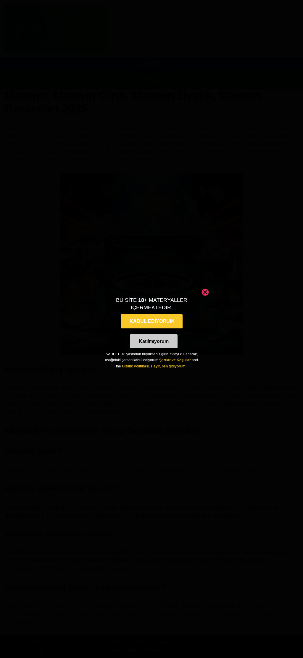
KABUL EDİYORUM (152, 321)
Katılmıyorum (154, 341)
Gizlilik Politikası (135, 366)
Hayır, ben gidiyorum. (168, 366)
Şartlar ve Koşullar (175, 360)
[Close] (205, 292)
